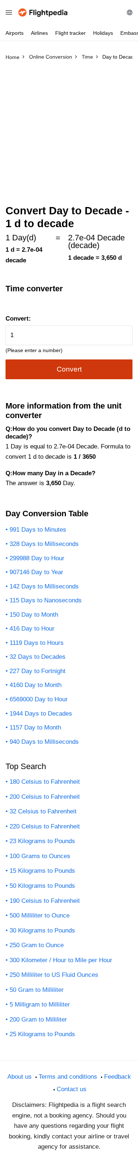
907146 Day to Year (36, 572)
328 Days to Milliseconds (44, 543)
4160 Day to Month (35, 685)
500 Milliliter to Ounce (40, 915)
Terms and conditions (68, 1076)
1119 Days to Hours (37, 642)
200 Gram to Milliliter (38, 1019)
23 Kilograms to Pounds (42, 841)
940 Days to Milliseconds (44, 741)
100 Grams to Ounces (40, 856)
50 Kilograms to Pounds (42, 885)
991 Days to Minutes (38, 529)
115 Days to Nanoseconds (46, 600)
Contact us (71, 1089)
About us (19, 1076)
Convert (69, 369)
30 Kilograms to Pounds (42, 930)
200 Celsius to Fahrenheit (45, 796)
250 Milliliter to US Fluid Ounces (54, 974)
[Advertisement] (69, 135)
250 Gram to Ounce (37, 945)
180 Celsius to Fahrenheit (45, 781)
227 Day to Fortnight (38, 671)
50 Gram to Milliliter (37, 989)
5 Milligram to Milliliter (40, 1004)
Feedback (117, 1076)
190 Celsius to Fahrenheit (45, 900)
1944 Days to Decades (41, 713)
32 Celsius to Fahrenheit (43, 811)
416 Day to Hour (32, 628)
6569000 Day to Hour (39, 699)
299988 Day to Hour (37, 558)
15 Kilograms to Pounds (42, 870)
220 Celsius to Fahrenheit (45, 826)
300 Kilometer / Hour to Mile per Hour (61, 960)
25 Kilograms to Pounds (42, 1034)
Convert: (18, 318)
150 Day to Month (34, 614)
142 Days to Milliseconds (44, 586)
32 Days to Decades (38, 656)
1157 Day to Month (35, 727)
